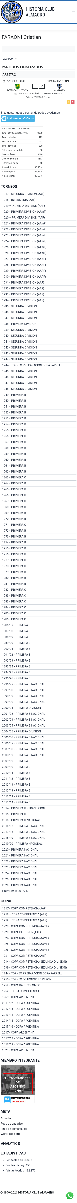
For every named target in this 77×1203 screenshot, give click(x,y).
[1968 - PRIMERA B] (38, 507)
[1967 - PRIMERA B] (38, 501)
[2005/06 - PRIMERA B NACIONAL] (38, 737)
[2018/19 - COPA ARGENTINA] (38, 1044)
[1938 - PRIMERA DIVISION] (38, 324)
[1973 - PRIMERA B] (38, 536)
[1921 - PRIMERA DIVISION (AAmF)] (38, 223)
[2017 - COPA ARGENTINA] (38, 1032)
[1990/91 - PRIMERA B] (38, 649)
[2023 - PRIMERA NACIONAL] (38, 867)
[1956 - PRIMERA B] (38, 436)
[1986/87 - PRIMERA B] (38, 625)
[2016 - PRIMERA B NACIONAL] (38, 820)
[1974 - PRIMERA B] (38, 542)
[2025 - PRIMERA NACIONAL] (38, 879)
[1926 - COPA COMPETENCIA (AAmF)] (38, 950)
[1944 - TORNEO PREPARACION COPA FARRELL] (38, 365)
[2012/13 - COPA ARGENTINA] (38, 1009)
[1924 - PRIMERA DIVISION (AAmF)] (38, 241)
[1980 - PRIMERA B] (38, 578)
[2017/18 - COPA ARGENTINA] (38, 1038)
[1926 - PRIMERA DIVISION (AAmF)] (38, 253)
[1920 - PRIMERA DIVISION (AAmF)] (38, 212)
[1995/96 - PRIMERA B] (38, 678)
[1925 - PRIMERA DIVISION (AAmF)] (38, 247)
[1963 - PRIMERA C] (38, 477)
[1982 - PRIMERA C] (38, 590)
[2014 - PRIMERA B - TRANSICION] (38, 808)
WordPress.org (10, 1134)
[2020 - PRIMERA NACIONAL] (38, 850)
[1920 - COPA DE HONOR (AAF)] (38, 932)
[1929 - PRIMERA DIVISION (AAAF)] (38, 271)
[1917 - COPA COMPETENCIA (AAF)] (38, 908)
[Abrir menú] (73, 12)
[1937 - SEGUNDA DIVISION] (38, 318)
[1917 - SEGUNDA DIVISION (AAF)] (38, 194)
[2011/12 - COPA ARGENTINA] (38, 1003)
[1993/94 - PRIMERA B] (38, 666)
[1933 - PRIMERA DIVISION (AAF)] (38, 294)
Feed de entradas (12, 1123)
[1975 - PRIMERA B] (38, 548)
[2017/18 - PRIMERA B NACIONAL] (38, 832)
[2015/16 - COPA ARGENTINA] (38, 1027)
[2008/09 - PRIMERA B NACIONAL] (38, 755)
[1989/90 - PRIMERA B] (38, 643)
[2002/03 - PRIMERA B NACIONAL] (38, 720)
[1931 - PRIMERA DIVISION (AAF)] (38, 282)
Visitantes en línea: (18, 1160)
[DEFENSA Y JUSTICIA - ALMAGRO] (38, 92)
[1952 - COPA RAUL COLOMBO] (38, 985)
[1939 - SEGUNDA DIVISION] (38, 330)
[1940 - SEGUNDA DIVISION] (38, 336)
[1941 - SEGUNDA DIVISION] (38, 342)
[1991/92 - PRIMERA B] (38, 655)
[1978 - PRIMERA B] (38, 566)
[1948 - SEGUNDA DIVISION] (38, 389)
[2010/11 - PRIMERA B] (38, 773)
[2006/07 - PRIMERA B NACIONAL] (38, 743)
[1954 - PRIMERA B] (38, 424)
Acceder (6, 1118)
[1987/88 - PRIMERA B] (38, 631)
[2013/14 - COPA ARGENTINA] (38, 1015)
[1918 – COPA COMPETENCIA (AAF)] (38, 914)
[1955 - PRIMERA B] (38, 430)
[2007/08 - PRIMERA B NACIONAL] (38, 749)
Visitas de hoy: (16, 1165)
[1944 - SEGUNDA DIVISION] (38, 359)
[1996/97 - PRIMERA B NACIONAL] (38, 684)
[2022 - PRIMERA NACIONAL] (38, 861)
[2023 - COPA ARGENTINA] (38, 1050)
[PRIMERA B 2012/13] (38, 891)
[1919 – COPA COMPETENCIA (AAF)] (38, 920)
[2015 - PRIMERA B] (38, 814)
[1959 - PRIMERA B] (38, 454)
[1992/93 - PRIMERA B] (38, 661)
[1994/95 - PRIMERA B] (38, 672)
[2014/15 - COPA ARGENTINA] (38, 1021)
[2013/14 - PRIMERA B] (38, 802)
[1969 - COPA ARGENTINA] (38, 997)
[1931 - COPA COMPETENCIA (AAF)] (38, 956)
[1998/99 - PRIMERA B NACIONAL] (38, 696)
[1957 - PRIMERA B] (38, 442)
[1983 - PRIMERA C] (38, 596)
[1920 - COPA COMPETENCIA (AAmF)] (38, 926)
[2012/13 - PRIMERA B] (38, 785)
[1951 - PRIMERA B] (38, 407)
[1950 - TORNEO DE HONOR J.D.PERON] (38, 979)
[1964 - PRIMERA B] (38, 483)
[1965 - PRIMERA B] (38, 489)
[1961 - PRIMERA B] (38, 466)
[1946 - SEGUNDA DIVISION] (38, 377)
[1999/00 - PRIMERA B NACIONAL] (38, 702)
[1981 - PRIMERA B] (38, 584)
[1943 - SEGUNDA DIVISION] (38, 353)
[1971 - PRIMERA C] (38, 525)
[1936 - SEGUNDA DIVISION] (38, 312)
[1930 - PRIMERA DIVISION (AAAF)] (38, 277)
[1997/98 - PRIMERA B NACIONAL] (38, 690)
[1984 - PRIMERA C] (38, 607)
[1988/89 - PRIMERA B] (38, 637)
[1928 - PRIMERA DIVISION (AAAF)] (38, 265)
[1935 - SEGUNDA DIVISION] (38, 306)
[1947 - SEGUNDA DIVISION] (38, 383)
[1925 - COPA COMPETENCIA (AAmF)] (38, 944)
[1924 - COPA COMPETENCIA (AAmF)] (38, 938)
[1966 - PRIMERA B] (38, 495)
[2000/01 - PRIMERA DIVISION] (38, 708)
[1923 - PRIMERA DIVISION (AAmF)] (38, 235)
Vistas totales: (15, 1170)
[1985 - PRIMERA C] (38, 613)
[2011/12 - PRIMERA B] (38, 779)
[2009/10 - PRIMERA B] (38, 761)
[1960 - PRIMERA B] (38, 460)
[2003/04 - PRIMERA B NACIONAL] (38, 725)
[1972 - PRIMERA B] (38, 531)
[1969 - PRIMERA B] (38, 513)
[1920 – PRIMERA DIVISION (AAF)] (38, 218)
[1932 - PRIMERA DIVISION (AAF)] (38, 288)
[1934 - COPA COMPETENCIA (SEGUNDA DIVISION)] (38, 962)
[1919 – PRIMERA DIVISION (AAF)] (38, 206)
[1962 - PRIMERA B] (38, 472)
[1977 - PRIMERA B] (38, 560)
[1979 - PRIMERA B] (38, 572)
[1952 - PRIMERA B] (38, 412)
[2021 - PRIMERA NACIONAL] (38, 855)
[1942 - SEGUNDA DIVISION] (38, 347)
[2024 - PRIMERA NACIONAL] (38, 873)
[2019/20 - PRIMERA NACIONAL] (38, 844)
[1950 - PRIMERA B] (38, 401)
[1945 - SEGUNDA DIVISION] (38, 371)
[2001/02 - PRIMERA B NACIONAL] (38, 714)
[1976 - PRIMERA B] (38, 554)
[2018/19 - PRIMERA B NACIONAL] (38, 838)
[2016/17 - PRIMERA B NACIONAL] (38, 826)
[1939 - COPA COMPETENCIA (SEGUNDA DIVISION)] (38, 967)
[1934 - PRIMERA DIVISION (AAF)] (38, 300)
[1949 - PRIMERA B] (38, 395)
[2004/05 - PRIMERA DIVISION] (38, 731)
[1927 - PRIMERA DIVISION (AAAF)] (38, 259)
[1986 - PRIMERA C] (38, 619)
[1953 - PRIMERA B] (38, 418)
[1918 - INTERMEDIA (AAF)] (38, 200)
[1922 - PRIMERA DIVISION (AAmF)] (38, 229)
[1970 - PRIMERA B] (38, 519)
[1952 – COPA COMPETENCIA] (38, 991)
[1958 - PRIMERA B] (38, 448)
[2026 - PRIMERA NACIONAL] (38, 885)
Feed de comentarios (14, 1129)
